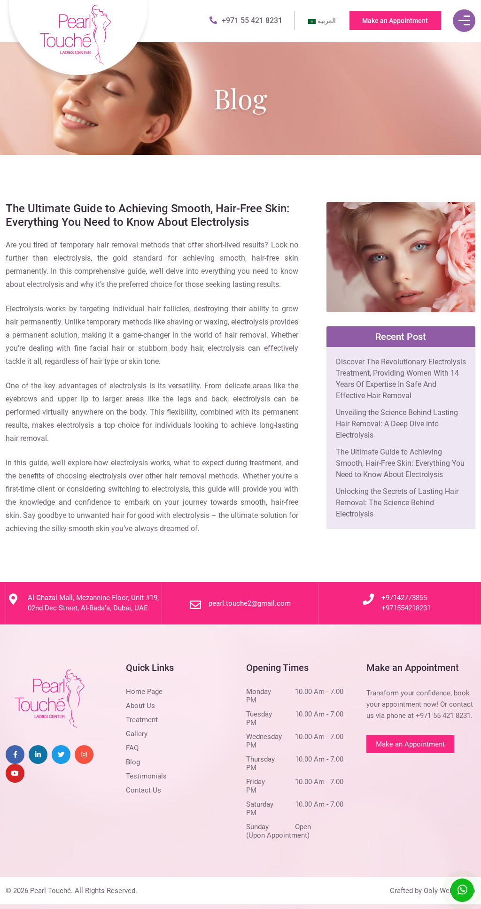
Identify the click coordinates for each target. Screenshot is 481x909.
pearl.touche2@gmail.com (250, 603)
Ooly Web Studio (449, 890)
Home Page (144, 691)
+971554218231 (406, 608)
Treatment (142, 720)
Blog (133, 762)
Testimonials (146, 776)
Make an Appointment (395, 20)
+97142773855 (404, 597)
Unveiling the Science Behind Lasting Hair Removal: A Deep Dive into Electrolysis (397, 423)
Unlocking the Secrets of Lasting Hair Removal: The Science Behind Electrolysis (397, 502)
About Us (140, 705)
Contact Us (143, 790)
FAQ (132, 748)
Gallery (136, 734)
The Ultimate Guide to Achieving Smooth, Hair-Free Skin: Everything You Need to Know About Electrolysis (400, 463)
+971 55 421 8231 (252, 20)
